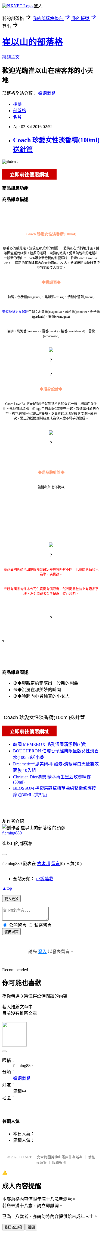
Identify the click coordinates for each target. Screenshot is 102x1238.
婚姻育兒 (46, 93)
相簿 (17, 104)
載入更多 (11, 899)
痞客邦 (43, 863)
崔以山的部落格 (32, 42)
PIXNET (25, 1157)
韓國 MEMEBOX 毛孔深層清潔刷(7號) (49, 744)
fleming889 (12, 833)
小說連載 (44, 878)
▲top (7, 888)
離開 (31, 1227)
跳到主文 (11, 57)
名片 (17, 117)
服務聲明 (59, 1163)
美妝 (5, 312)
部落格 (19, 110)
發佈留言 (11, 932)
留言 (55, 863)
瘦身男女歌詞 (18, 312)
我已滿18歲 (13, 1227)
